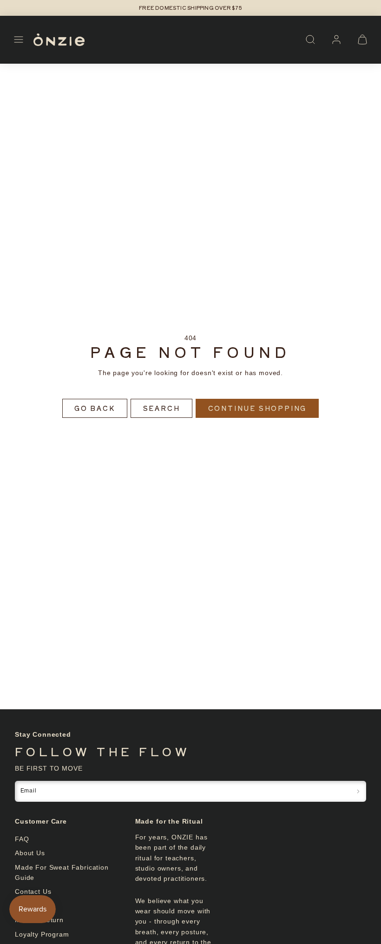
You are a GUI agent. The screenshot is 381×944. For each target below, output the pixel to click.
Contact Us (33, 891)
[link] (336, 39)
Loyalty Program (42, 934)
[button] (18, 39)
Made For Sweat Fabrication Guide (62, 872)
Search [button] (161, 408)
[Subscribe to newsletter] (358, 791)
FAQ (22, 839)
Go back (94, 408)
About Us (30, 853)
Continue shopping (257, 408)
